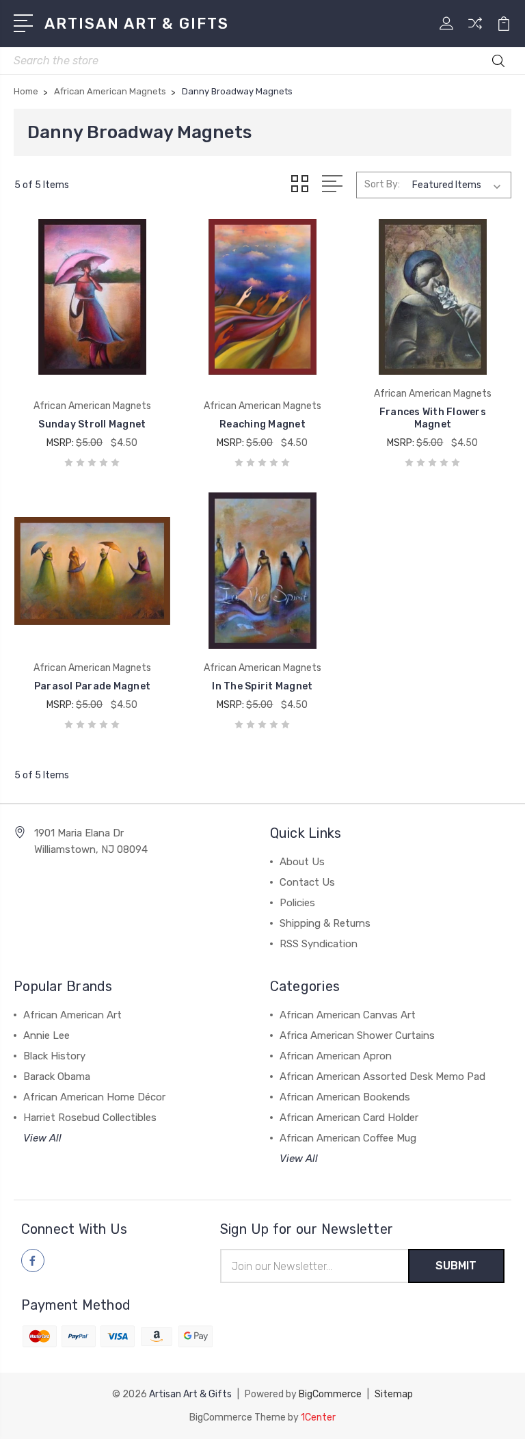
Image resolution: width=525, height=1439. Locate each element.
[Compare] (475, 31)
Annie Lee (46, 1035)
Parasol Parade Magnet (92, 686)
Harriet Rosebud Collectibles (90, 1117)
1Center (318, 1417)
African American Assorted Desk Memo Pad (382, 1076)
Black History (54, 1056)
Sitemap (394, 1394)
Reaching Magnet (262, 424)
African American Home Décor (94, 1097)
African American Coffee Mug (348, 1138)
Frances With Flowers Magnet (432, 418)
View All (42, 1138)
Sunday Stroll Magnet (92, 424)
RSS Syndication (319, 944)
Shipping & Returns (325, 923)
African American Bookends (345, 1097)
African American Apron (336, 1056)
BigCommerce (330, 1394)
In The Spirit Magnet (262, 686)
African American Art (72, 1015)
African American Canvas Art (348, 1015)
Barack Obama (56, 1076)
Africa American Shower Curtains (357, 1035)
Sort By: (382, 184)
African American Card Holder (349, 1117)
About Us (302, 862)
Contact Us (307, 882)
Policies (297, 903)
